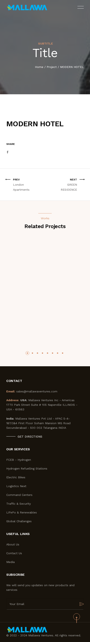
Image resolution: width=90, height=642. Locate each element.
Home (39, 67)
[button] (27, 353)
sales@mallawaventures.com (36, 391)
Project (52, 67)
